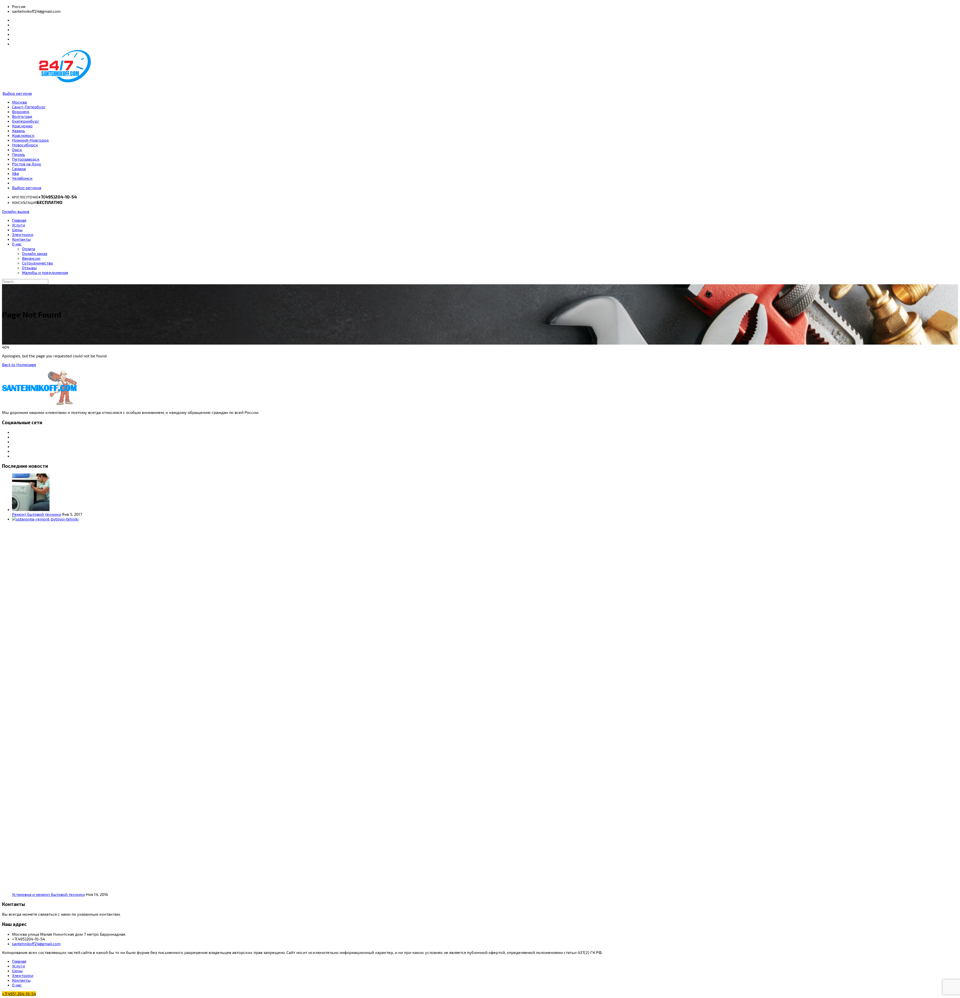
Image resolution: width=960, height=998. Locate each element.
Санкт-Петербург (29, 106)
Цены (17, 229)
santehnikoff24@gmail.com (36, 943)
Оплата (28, 248)
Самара (19, 168)
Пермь (18, 154)
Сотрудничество (37, 263)
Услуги (18, 224)
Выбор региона (17, 93)
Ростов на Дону (26, 163)
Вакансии (31, 258)
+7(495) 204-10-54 (19, 993)
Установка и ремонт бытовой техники (48, 894)
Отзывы (29, 267)
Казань (18, 130)
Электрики (22, 234)
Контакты (21, 239)
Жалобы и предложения (45, 272)
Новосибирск (25, 144)
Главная (19, 220)
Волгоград (22, 116)
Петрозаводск (26, 159)
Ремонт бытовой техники (36, 514)
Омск (17, 149)
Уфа (15, 173)
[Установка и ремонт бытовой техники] (387, 519)
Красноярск (23, 135)
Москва (19, 102)
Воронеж (20, 111)
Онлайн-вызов (15, 211)
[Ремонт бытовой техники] (31, 509)
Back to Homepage (19, 364)
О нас (17, 243)
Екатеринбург (25, 121)
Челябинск (22, 178)
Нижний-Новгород (30, 140)
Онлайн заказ (34, 253)
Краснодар (22, 125)
